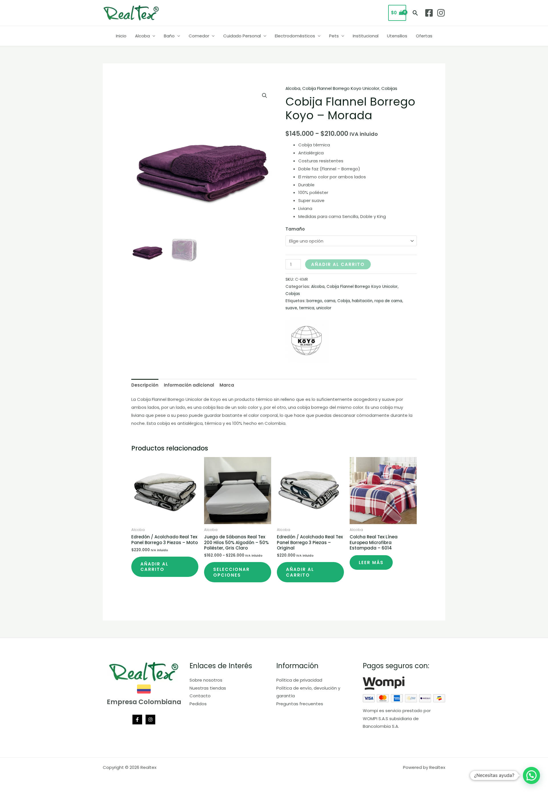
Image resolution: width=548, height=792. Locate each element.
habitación (362, 301)
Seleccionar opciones (231, 572)
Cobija (343, 301)
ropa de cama (388, 301)
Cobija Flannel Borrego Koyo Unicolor (340, 88)
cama (329, 301)
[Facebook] (429, 13)
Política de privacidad (299, 680)
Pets (334, 36)
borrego (314, 301)
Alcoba (142, 36)
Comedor (199, 36)
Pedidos (198, 704)
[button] (415, 13)
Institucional (365, 36)
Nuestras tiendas (208, 688)
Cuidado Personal (242, 36)
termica (306, 308)
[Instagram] (441, 13)
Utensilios (397, 36)
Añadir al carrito (338, 264)
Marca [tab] (226, 385)
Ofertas (424, 36)
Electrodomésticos (295, 36)
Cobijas (389, 88)
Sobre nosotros (206, 680)
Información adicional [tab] (189, 385)
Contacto (200, 696)
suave (291, 308)
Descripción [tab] (144, 385)
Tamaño (295, 229)
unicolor (323, 308)
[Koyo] (306, 340)
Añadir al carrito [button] (154, 567)
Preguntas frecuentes (299, 704)
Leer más (371, 562)
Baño (169, 36)
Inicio (121, 36)
